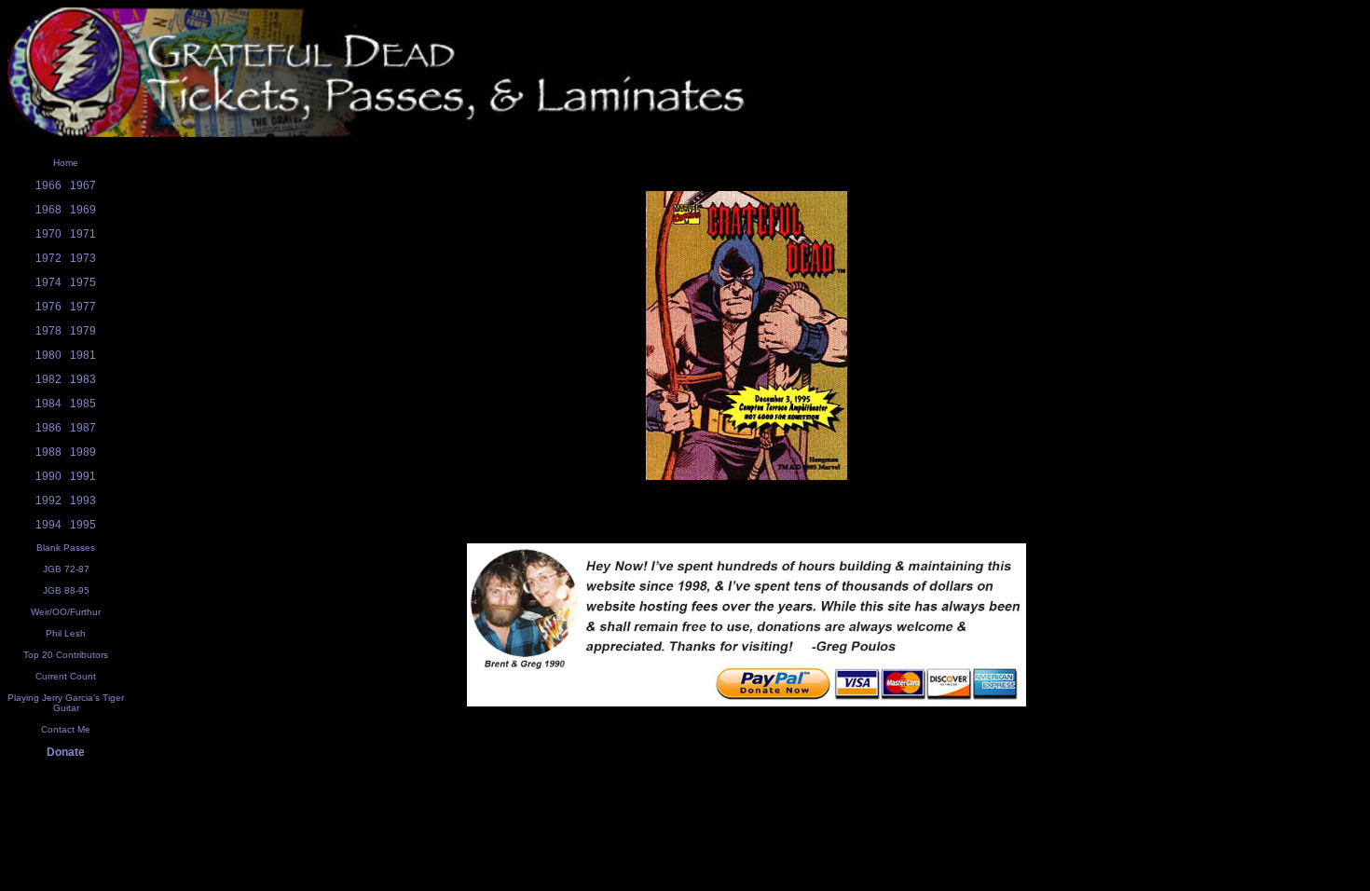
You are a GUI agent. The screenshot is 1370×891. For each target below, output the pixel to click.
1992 (48, 500)
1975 (83, 282)
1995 (83, 524)
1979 (83, 330)
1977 (83, 306)
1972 (48, 258)
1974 (48, 282)
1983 (83, 379)
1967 (83, 185)
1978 (48, 330)
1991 (83, 476)
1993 (83, 500)
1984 (48, 403)
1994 (48, 524)
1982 (48, 379)
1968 (48, 209)
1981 (83, 355)
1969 (83, 209)
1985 (83, 403)
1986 (48, 427)
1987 (83, 427)
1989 (83, 452)
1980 (48, 355)
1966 (48, 185)
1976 (48, 306)
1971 (83, 233)
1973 (83, 258)
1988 (48, 452)
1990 (48, 476)
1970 (48, 233)
